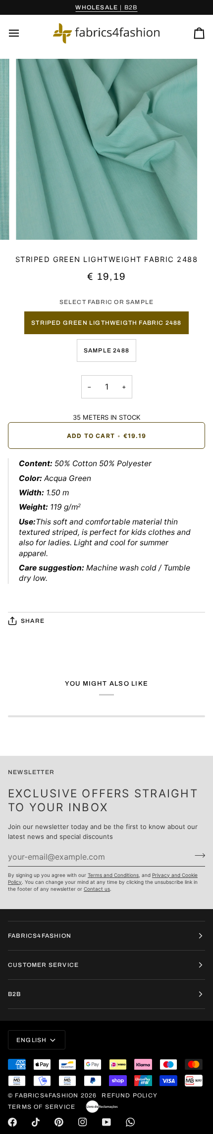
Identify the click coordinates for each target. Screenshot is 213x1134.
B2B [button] (14, 994)
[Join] (197, 855)
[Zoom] (34, 221)
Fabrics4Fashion (46, 1095)
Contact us (97, 889)
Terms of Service (41, 1106)
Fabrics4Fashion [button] (39, 935)
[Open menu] (23, 33)
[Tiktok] (36, 1122)
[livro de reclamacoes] (101, 1107)
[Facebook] (12, 1122)
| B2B (106, 7)
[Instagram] (82, 1122)
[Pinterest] (58, 1122)
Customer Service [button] (43, 964)
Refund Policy (130, 1095)
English (31, 1040)
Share (33, 620)
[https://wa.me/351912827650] (130, 1122)
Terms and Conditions (113, 875)
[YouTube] (106, 1122)
